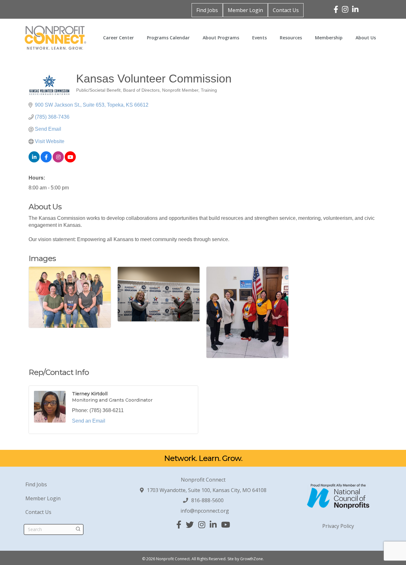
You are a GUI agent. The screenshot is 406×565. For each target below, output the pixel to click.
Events (259, 38)
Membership (329, 38)
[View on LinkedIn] (34, 160)
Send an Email (88, 421)
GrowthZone (251, 559)
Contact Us (286, 10)
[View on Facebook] (46, 160)
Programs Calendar (168, 38)
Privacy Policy (338, 525)
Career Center (118, 38)
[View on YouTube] (70, 160)
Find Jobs (207, 10)
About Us (366, 38)
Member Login (245, 10)
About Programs (221, 38)
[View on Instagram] (58, 160)
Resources (291, 38)
